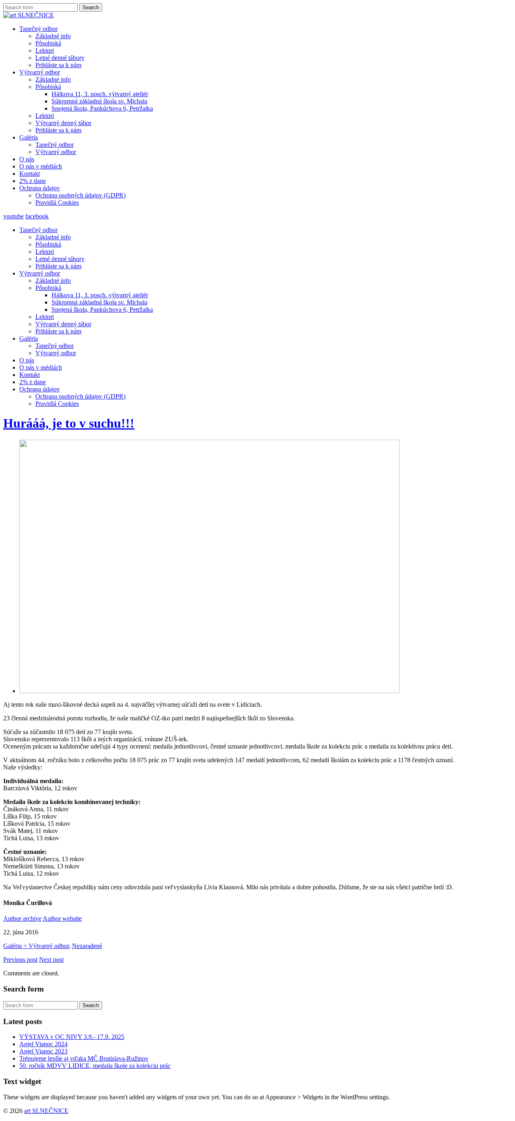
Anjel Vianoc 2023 (43, 1051)
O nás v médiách (40, 166)
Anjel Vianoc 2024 (43, 1044)
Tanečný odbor (38, 28)
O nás (26, 159)
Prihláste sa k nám (58, 65)
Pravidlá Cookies (57, 202)
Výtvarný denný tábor (63, 122)
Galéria (28, 137)
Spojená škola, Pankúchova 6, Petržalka (102, 108)
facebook (37, 216)
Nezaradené (87, 945)
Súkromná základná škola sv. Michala (99, 101)
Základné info (53, 36)
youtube (13, 216)
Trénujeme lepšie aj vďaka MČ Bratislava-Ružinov (83, 1058)
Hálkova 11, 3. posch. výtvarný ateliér (100, 94)
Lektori (44, 50)
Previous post (20, 959)
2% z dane (32, 180)
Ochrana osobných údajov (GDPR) (80, 195)
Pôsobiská (48, 43)
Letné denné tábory (59, 57)
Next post (51, 959)
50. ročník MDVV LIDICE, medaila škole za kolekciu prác (95, 1065)
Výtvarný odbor (39, 72)
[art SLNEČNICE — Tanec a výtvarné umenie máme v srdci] (28, 15)
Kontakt (29, 173)
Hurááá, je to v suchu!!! (68, 423)
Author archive (22, 918)
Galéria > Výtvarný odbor (36, 945)
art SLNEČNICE (46, 1110)
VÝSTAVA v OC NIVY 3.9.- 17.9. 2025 (71, 1036)
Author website (62, 918)
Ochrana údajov (39, 188)
